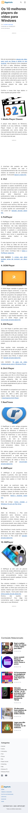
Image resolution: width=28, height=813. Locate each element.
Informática (4, 751)
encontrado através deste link (11, 320)
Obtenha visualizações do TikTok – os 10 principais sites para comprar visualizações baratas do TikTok (20, 694)
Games (3, 748)
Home (2, 801)
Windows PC (4, 769)
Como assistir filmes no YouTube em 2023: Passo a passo (19, 660)
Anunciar (3, 799)
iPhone (3, 756)
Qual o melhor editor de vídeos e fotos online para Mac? (20, 645)
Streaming (3, 764)
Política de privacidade (7, 794)
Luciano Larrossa (8, 24)
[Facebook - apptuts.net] (2, 775)
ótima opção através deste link (11, 594)
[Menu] (24, 2)
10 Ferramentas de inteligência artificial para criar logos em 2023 (20, 676)
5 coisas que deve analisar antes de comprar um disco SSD (14, 259)
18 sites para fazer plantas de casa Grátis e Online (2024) (20, 711)
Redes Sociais (4, 761)
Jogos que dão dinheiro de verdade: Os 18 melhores (19, 724)
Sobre (2, 789)
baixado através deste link (12, 358)
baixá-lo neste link (20, 175)
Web (2, 766)
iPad (2, 754)
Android (3, 746)
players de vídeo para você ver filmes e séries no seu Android (14, 61)
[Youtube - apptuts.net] (6, 775)
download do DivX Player (10, 398)
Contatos (3, 796)
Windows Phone (5, 771)
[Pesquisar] (21, 2)
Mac (2, 759)
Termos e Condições (6, 791)
